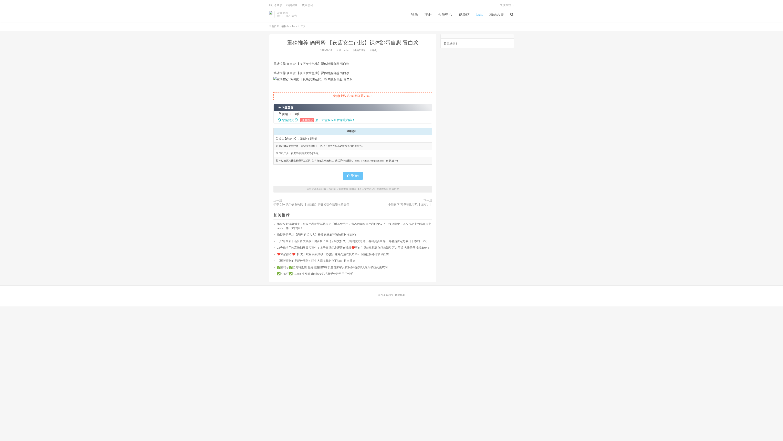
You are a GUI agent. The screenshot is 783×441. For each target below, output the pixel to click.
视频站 (464, 14)
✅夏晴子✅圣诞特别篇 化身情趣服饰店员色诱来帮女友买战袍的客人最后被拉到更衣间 (332, 267)
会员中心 (445, 14)
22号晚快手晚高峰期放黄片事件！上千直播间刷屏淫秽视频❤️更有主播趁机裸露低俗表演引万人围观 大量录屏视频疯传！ (353, 247)
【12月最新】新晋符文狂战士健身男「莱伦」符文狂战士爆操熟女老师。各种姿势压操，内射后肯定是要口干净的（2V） (353, 241)
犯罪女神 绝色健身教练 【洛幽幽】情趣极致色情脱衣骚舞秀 (311, 204)
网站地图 (400, 295)
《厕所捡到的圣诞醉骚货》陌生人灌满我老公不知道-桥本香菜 (316, 260)
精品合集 (496, 14)
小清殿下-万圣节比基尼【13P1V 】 (410, 204)
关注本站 (506, 5)
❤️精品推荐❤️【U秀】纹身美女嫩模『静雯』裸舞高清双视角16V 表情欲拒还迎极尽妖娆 (333, 254)
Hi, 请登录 (275, 5)
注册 (428, 14)
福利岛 (270, 14)
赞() (355, 175)
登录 (414, 14)
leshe (479, 14)
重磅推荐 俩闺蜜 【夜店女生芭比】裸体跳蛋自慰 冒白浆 (353, 43)
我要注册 (292, 5)
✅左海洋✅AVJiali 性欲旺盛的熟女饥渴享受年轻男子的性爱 (315, 273)
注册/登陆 (307, 120)
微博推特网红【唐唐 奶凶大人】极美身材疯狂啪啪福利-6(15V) (316, 234)
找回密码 (307, 5)
